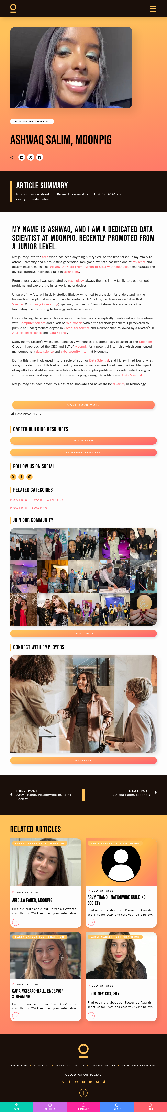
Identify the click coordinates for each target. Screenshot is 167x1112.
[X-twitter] (13, 477)
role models (74, 323)
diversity (119, 384)
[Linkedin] (83, 1082)
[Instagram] (29, 477)
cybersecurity (70, 351)
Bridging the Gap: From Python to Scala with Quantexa (89, 266)
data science (45, 351)
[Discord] (97, 1082)
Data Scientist (99, 360)
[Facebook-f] (21, 477)
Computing (50, 304)
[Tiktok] (104, 1082)
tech (45, 257)
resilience (139, 262)
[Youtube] (90, 1082)
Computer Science (32, 323)
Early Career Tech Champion (39, 843)
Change (35, 304)
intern (85, 351)
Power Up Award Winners (37, 499)
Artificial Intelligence (27, 332)
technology (71, 271)
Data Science (58, 332)
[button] (21, 157)
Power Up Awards (32, 121)
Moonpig (145, 341)
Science (17, 304)
